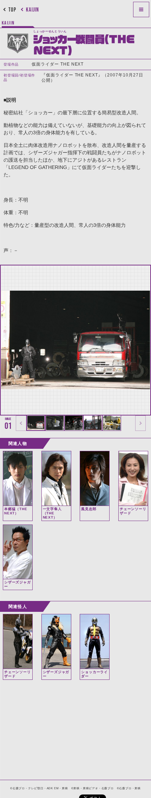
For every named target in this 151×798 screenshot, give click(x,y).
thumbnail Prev (21, 423)
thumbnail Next (140, 423)
